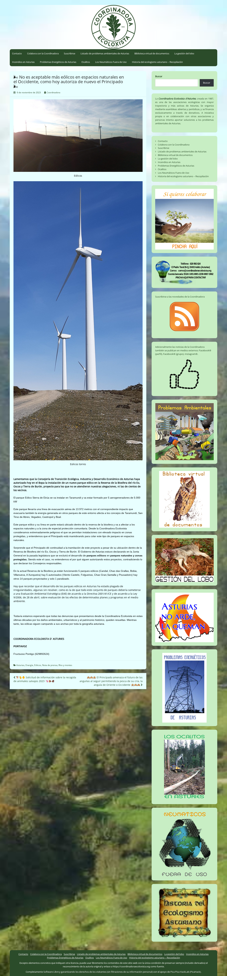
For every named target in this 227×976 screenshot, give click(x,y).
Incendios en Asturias (23, 62)
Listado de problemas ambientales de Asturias (105, 53)
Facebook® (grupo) (173, 354)
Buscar (158, 76)
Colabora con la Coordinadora (43, 53)
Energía (29, 665)
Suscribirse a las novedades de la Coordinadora (180, 296)
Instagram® (191, 354)
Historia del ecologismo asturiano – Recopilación (157, 62)
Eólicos (37, 665)
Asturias (20, 665)
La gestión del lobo (184, 53)
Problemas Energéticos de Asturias (58, 62)
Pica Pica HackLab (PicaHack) (185, 971)
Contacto (17, 53)
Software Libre (51, 971)
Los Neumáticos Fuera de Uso (111, 62)
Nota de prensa (49, 665)
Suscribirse (69, 53)
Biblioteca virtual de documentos (151, 53)
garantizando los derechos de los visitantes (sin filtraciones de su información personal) (107, 971)
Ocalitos (85, 62)
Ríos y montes (65, 665)
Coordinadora (53, 92)
